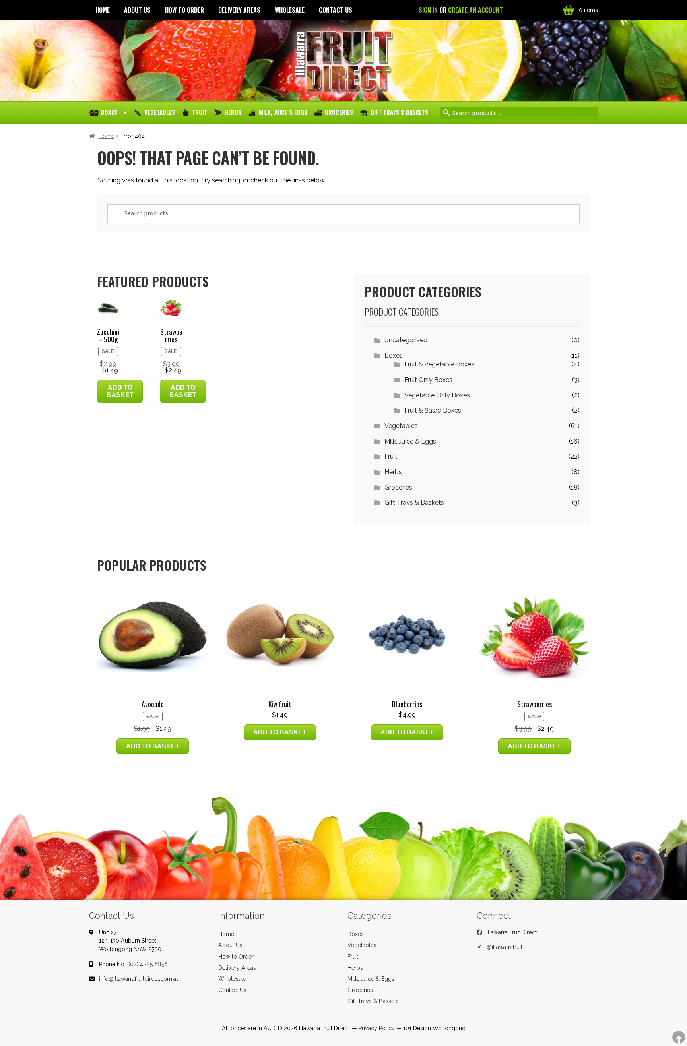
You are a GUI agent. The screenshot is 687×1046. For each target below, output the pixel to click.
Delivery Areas (239, 10)
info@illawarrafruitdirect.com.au (139, 979)
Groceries (339, 112)
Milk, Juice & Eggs (283, 112)
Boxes (109, 112)
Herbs (233, 112)
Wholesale (290, 10)
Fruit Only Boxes (428, 380)
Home (102, 10)
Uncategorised (405, 340)
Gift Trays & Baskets (399, 112)
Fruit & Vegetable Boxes (439, 364)
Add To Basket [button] (120, 391)
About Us (137, 10)
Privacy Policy (377, 1028)
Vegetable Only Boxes (437, 395)
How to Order (184, 10)
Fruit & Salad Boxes (432, 410)
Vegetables (159, 112)
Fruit (199, 112)
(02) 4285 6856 (148, 964)
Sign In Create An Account (461, 10)
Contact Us (335, 10)
